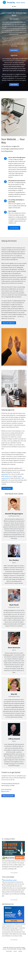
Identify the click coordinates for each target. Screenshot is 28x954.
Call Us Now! (5, 791)
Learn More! (14, 50)
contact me (8, 476)
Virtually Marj (8, 789)
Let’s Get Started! (14, 228)
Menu (15, 6)
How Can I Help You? (9, 323)
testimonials (4, 474)
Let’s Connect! (7, 488)
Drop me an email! (8, 796)
